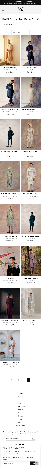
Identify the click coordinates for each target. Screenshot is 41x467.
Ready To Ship (20, 406)
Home (20, 393)
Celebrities (20, 409)
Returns (20, 422)
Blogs (20, 419)
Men (20, 400)
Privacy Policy (20, 426)
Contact (20, 416)
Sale (20, 403)
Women (20, 397)
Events (20, 413)
